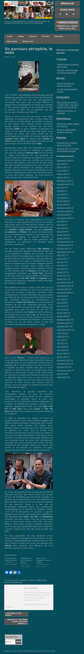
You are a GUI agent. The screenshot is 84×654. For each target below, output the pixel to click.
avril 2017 (61, 269)
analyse (38, 580)
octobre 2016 (63, 289)
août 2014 (61, 374)
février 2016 (62, 313)
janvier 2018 (62, 238)
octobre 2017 (63, 248)
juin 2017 (61, 262)
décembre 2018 (63, 208)
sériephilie (14, 582)
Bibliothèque (12, 41)
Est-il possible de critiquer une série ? (11, 559)
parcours (7, 582)
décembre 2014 (63, 360)
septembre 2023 (64, 160)
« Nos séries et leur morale (13, 614)
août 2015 (61, 333)
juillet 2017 (61, 258)
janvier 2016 (62, 316)
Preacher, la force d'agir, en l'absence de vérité (67, 71)
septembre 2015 (64, 329)
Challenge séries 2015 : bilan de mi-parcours (27, 560)
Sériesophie (58, 36)
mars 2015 (61, 350)
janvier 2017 (62, 279)
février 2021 (62, 167)
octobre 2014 (63, 367)
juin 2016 (61, 299)
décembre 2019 (63, 180)
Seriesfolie (19, 651)
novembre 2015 (63, 323)
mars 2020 (61, 170)
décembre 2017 (63, 241)
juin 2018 (61, 221)
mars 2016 (61, 309)
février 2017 (62, 275)
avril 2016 (61, 306)
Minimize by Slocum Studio (46, 651)
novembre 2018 (63, 211)
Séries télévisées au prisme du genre (65, 84)
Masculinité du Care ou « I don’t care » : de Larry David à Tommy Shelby (67, 104)
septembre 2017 (64, 252)
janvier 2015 (62, 357)
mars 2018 (61, 231)
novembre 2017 (63, 245)
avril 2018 (61, 228)
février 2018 (62, 235)
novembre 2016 (63, 285)
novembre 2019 (63, 184)
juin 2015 (61, 340)
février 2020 (62, 174)
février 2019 (62, 201)
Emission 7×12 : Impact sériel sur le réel (67, 27)
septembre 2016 (64, 292)
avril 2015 (61, 346)
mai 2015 (61, 343)
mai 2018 (61, 225)
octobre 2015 (63, 326)
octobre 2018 (63, 214)
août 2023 (61, 164)
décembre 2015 (63, 319)
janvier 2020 (62, 177)
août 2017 (61, 255)
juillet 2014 (61, 377)
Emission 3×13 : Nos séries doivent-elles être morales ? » (17, 621)
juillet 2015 (61, 336)
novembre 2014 (63, 363)
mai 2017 (61, 265)
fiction (44, 580)
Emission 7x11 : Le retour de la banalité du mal (68, 149)
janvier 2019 (62, 204)
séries (20, 582)
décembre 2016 (63, 282)
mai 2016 (61, 302)
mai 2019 (61, 191)
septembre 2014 (64, 370)
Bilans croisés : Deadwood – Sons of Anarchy (43, 560)
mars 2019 (61, 197)
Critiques (45, 36)
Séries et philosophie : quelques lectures (66, 130)
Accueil (9, 36)
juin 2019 (61, 187)
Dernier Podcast (68, 22)
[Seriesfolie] (28, 17)
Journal (21, 36)
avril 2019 (61, 194)
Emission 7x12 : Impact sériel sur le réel (67, 144)
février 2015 (62, 353)
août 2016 (61, 296)
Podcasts (33, 36)
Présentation (27, 41)
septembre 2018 (64, 218)
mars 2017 (61, 272)
